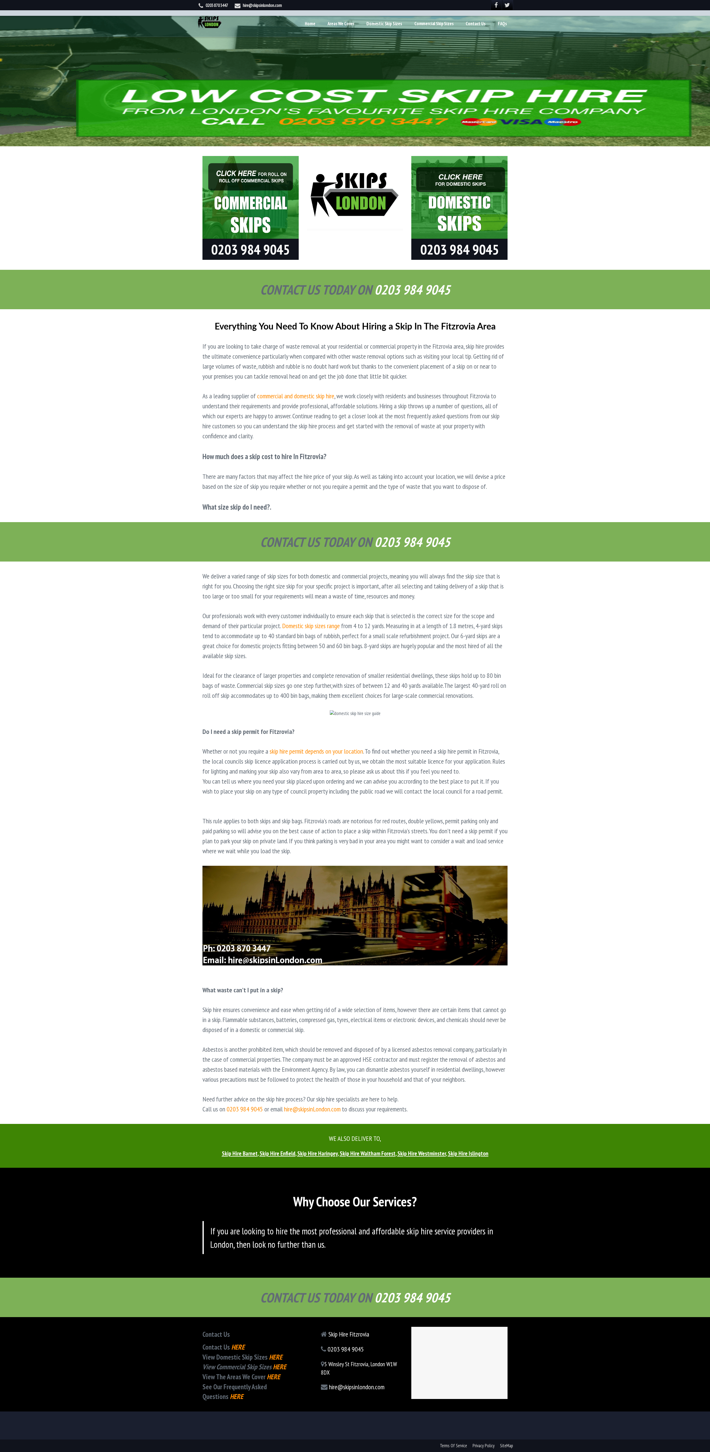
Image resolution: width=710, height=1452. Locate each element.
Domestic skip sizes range (311, 625)
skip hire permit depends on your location (316, 751)
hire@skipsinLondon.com (312, 1109)
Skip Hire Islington (468, 1153)
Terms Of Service (453, 1446)
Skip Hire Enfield (277, 1153)
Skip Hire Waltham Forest (367, 1153)
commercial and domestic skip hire (295, 396)
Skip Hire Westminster (421, 1153)
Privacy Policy (484, 1446)
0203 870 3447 (217, 5)
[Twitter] (507, 5)
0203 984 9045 (245, 1109)
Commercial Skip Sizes (433, 24)
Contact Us (475, 24)
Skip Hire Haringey (317, 1153)
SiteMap (506, 1446)
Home (310, 24)
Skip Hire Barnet (240, 1153)
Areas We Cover (341, 24)
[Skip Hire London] (210, 21)
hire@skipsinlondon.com (262, 5)
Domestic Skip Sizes (384, 24)
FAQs (502, 24)
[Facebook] (496, 5)
